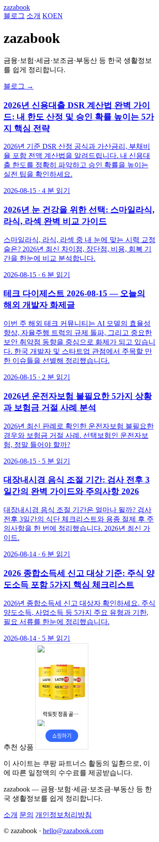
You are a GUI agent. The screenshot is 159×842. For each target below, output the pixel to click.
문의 (26, 815)
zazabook (17, 7)
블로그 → (19, 86)
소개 (33, 15)
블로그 (14, 15)
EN (58, 15)
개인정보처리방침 (63, 815)
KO (47, 15)
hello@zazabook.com (73, 830)
